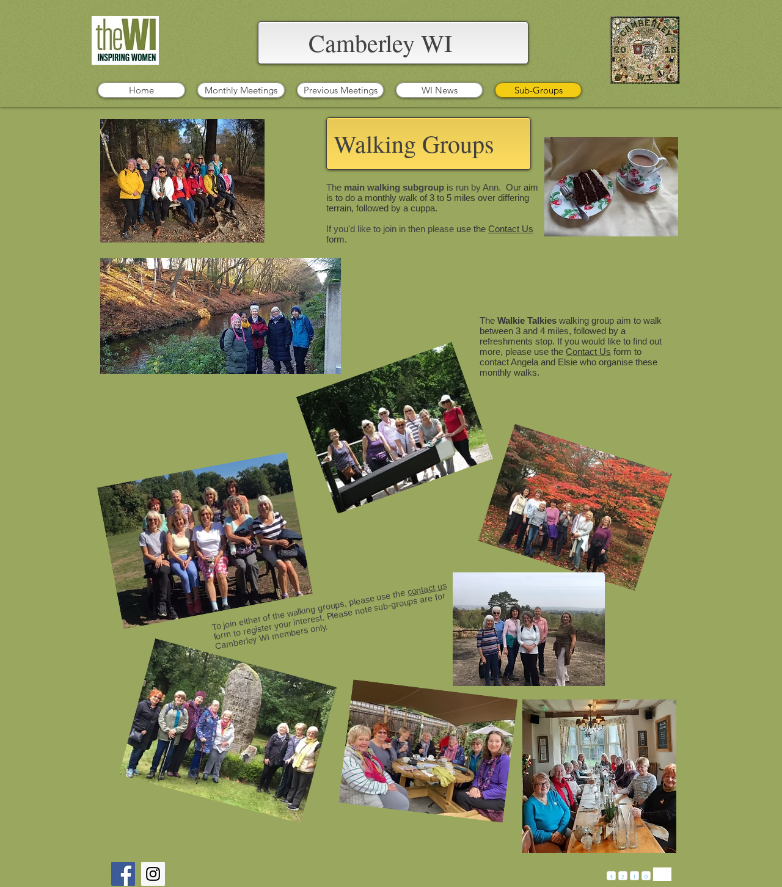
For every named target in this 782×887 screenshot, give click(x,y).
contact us (426, 588)
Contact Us (510, 229)
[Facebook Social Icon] (123, 874)
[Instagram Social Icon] (153, 874)
